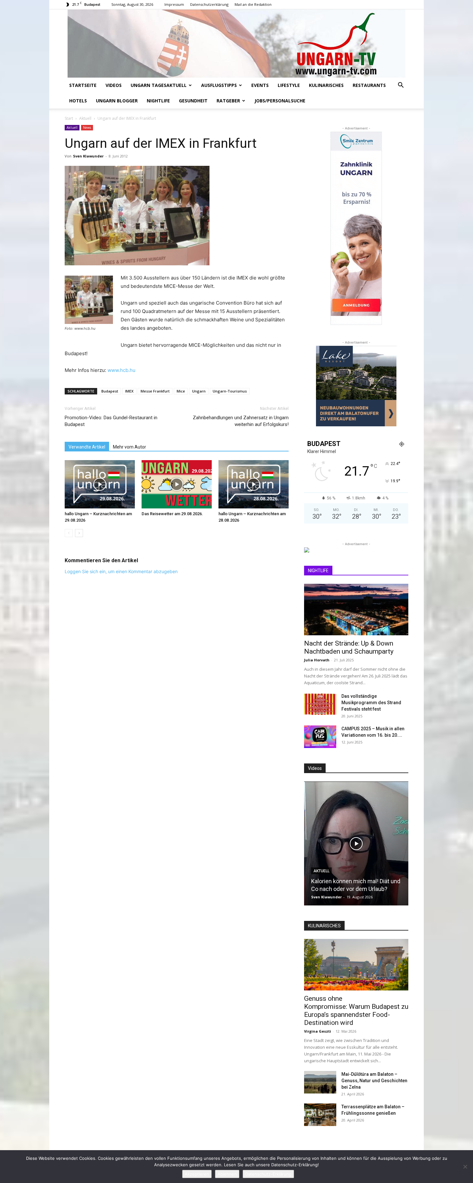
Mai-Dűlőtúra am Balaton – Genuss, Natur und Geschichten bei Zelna (374, 1081)
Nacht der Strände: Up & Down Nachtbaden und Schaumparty (349, 647)
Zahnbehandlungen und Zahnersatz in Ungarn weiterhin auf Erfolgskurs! (241, 421)
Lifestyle (289, 85)
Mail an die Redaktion (253, 4)
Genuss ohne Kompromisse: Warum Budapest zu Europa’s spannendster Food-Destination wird (356, 1011)
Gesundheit (193, 101)
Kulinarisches (326, 85)
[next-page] (79, 533)
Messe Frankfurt (155, 391)
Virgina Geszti (317, 1031)
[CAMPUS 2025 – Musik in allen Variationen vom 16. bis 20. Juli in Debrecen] (320, 736)
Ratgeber (228, 101)
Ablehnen (227, 1174)
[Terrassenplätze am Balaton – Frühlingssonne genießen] (320, 1114)
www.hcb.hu (121, 370)
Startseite (83, 85)
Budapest (109, 391)
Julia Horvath (316, 660)
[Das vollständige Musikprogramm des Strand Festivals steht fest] (320, 704)
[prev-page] (69, 533)
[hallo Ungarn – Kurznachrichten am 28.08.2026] (253, 484)
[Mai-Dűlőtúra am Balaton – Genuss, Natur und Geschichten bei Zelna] (320, 1082)
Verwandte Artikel (87, 447)
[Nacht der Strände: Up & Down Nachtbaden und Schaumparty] (356, 609)
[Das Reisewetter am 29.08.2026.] (177, 484)
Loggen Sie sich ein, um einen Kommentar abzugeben (121, 571)
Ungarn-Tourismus (230, 391)
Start (69, 118)
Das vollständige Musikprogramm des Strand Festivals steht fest (371, 703)
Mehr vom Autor (129, 447)
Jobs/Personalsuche (280, 101)
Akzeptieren (197, 1174)
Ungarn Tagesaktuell (159, 85)
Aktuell (85, 118)
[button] (400, 86)
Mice (181, 391)
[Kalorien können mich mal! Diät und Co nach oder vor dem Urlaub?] (356, 843)
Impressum (174, 4)
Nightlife (158, 101)
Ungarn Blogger (117, 101)
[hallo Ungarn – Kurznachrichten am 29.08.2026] (100, 484)
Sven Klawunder (88, 156)
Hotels (78, 101)
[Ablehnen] (465, 1166)
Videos (114, 85)
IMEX (129, 391)
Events (260, 85)
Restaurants (369, 85)
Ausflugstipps (219, 85)
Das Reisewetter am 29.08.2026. (172, 513)
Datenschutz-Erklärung (268, 1174)
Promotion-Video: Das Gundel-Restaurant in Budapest (111, 421)
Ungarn (199, 391)
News (87, 127)
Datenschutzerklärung (209, 4)
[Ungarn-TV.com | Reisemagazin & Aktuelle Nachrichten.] (236, 43)
